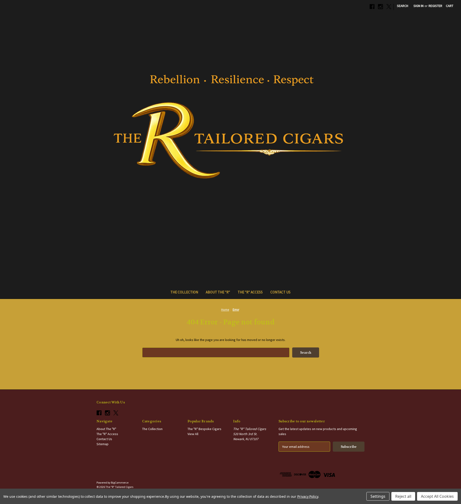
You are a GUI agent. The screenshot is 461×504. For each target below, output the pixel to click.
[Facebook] (372, 6)
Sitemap (103, 444)
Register (435, 6)
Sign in (418, 6)
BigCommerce (119, 482)
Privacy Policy (307, 496)
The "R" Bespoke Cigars (204, 429)
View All (193, 434)
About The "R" (218, 292)
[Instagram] (380, 6)
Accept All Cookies (437, 496)
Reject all (403, 496)
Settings (377, 496)
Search (402, 6)
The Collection (184, 292)
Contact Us (280, 292)
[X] (388, 6)
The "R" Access (250, 292)
